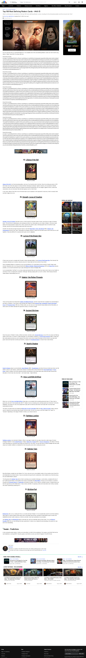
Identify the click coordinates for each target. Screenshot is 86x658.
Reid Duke (6, 16)
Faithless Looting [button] (7, 440)
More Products (68, 5)
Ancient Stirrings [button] (39, 335)
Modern (13, 9)
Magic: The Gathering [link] (5, 651)
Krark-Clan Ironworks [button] (45, 336)
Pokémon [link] (3, 655)
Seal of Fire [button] (51, 266)
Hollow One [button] (29, 441)
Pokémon (19, 5)
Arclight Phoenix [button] (18, 441)
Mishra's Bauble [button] (29, 266)
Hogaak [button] (34, 441)
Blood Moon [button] (37, 480)
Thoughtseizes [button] (35, 368)
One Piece (38, 5)
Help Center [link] (46, 653)
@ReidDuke (11, 16)
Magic (3, 5)
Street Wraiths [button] (25, 368)
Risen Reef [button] (32, 228)
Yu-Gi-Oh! (10, 5)
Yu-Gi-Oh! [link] (3, 653)
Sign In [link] (75, 2)
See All (79, 556)
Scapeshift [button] (44, 303)
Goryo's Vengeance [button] (44, 441)
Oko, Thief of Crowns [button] (46, 408)
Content (77, 5)
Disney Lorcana (28, 5)
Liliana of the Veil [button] (7, 184)
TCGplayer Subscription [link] (25, 655)
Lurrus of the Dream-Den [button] (44, 260)
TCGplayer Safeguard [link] (25, 651)
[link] (4, 2)
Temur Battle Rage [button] (47, 369)
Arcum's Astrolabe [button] (31, 408)
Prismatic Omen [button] (11, 305)
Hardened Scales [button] (35, 339)
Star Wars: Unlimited (56, 5)
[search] (50, 2)
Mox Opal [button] (24, 408)
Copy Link (10, 18)
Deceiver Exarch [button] (13, 482)
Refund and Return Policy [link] (48, 655)
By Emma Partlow (66, 210)
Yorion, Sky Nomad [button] (39, 228)
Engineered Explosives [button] (39, 266)
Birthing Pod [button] (5, 513)
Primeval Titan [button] (38, 303)
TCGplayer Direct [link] (24, 653)
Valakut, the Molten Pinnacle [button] (26, 301)
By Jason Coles (76, 210)
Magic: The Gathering (7, 9)
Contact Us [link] (46, 651)
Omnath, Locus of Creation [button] (9, 221)
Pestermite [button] (20, 482)
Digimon (46, 5)
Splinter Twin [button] (15, 479)
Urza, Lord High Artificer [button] (17, 401)
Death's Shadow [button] (6, 368)
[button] (69, 2)
